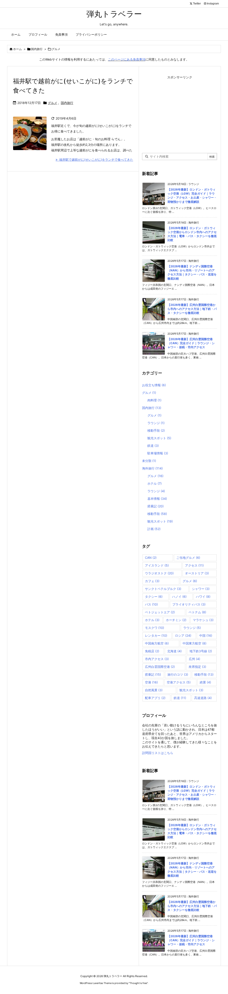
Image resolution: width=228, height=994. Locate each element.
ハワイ (203, 596)
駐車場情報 (157, 453)
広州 (194, 659)
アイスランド (157, 565)
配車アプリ (155, 698)
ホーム (17, 49)
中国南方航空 (157, 643)
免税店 (152, 651)
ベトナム (197, 612)
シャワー (201, 589)
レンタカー (156, 635)
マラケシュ (203, 620)
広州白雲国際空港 (160, 667)
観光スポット (159, 438)
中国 (205, 635)
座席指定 (197, 667)
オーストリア (197, 573)
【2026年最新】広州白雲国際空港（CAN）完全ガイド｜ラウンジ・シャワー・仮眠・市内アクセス (191, 343)
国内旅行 (37, 49)
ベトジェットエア (160, 612)
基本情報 (157, 498)
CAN (151, 557)
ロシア (183, 635)
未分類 (149, 461)
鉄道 (153, 445)
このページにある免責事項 (126, 59)
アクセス (194, 565)
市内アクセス (157, 659)
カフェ (152, 581)
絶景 (205, 682)
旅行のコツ (177, 674)
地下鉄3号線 (200, 651)
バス (151, 604)
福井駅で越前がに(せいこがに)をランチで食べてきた (95, 159)
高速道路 (203, 698)
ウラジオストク (159, 573)
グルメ (52, 103)
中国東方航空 (194, 643)
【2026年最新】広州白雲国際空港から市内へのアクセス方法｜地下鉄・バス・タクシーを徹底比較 (192, 309)
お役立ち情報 (154, 385)
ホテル (154, 483)
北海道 (174, 651)
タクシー (154, 596)
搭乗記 (155, 506)
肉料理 (154, 400)
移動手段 (156, 430)
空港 (151, 682)
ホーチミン (176, 620)
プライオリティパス (189, 604)
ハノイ (179, 596)
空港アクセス (179, 682)
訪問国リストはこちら (157, 753)
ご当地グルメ (188, 557)
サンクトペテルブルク (163, 589)
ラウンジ (156, 423)
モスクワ (154, 628)
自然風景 (154, 690)
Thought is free (138, 983)
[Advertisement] (179, 112)
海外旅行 (152, 468)
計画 (154, 529)
